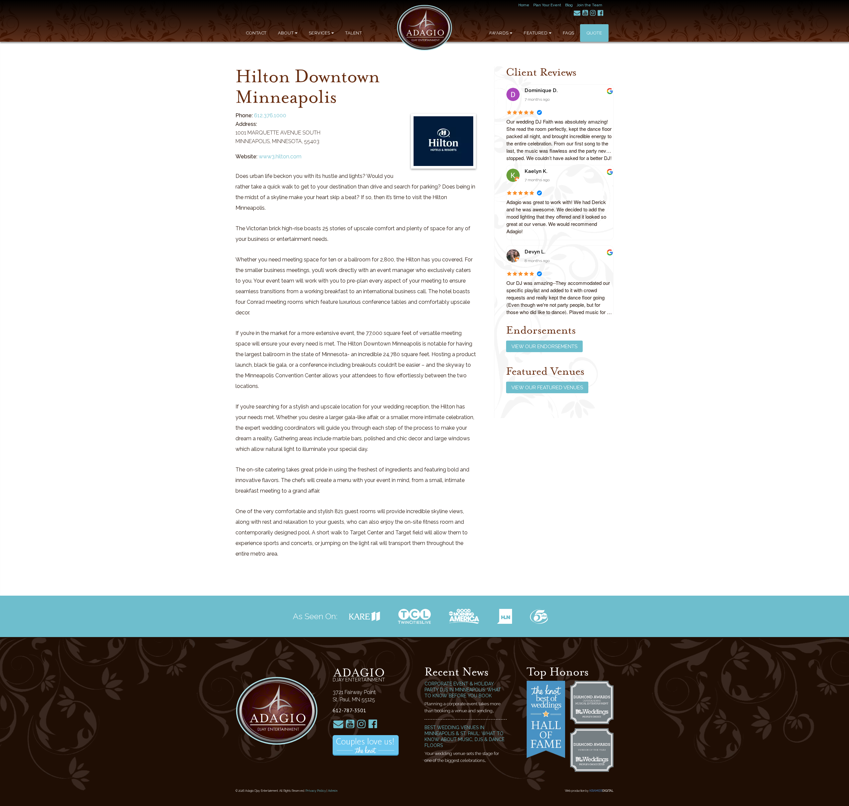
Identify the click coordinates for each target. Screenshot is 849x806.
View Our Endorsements (544, 346)
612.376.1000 (270, 115)
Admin (333, 790)
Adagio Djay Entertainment (424, 28)
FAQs (568, 32)
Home (523, 5)
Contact (256, 32)
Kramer (601, 790)
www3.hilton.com (280, 156)
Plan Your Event (547, 5)
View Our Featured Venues (547, 388)
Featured (536, 32)
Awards (499, 32)
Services (319, 32)
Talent (353, 32)
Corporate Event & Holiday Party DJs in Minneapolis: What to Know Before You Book (462, 689)
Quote (594, 32)
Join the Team (589, 5)
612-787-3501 (349, 710)
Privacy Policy (315, 790)
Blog (569, 5)
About (286, 32)
